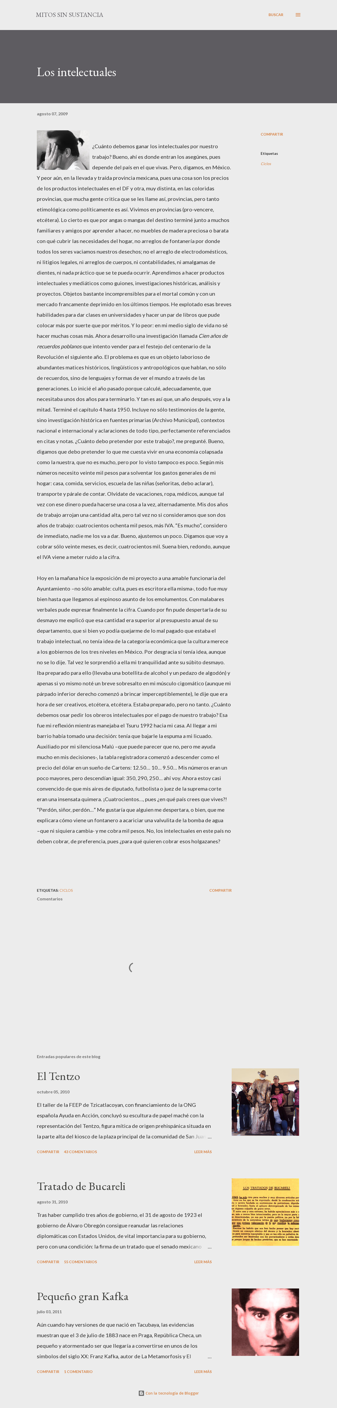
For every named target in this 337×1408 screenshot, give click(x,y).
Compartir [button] (272, 134)
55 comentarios (80, 1262)
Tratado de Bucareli (81, 1185)
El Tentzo (58, 1075)
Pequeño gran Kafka (83, 1295)
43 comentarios (80, 1151)
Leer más (203, 1151)
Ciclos (266, 163)
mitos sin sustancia (69, 15)
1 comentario (78, 1371)
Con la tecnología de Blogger (172, 1393)
